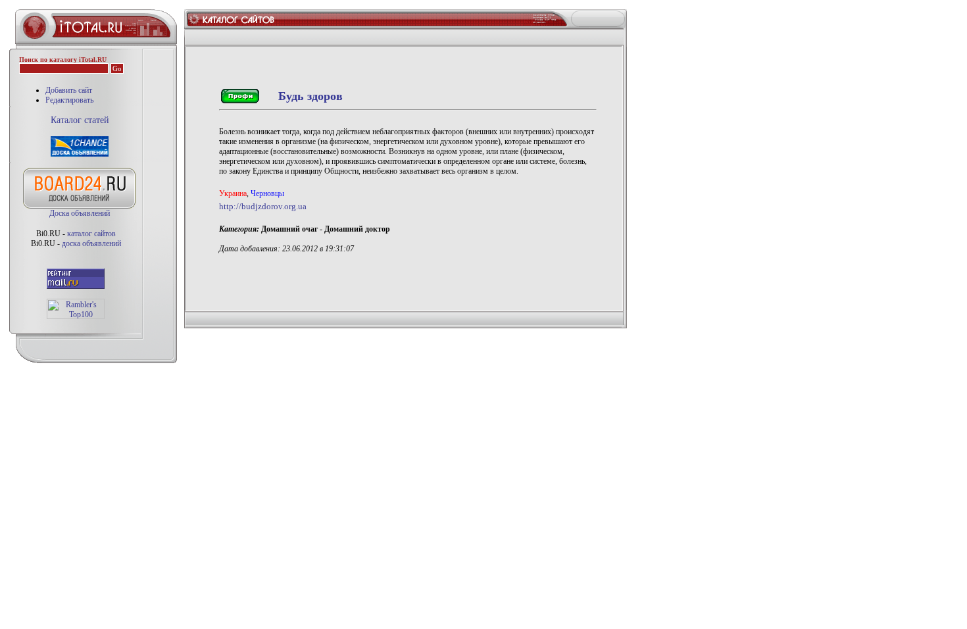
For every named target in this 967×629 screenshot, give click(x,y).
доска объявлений (91, 243)
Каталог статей (80, 120)
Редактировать (69, 100)
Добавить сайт (68, 90)
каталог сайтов (91, 233)
